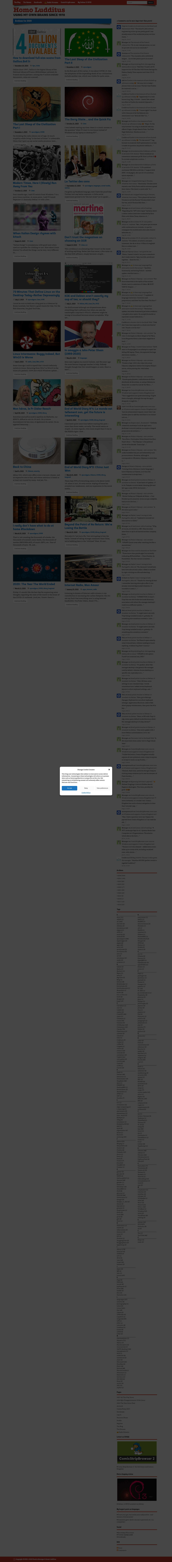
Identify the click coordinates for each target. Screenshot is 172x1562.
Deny (86, 788)
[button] (109, 770)
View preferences (102, 788)
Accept (69, 788)
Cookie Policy (86, 792)
